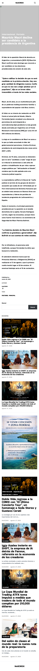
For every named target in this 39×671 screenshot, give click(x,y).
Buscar (4, 303)
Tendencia (6, 636)
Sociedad (6, 541)
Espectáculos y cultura (10, 495)
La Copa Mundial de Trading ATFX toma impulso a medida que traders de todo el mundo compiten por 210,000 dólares (18, 404)
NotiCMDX (20, 2)
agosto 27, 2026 (7, 346)
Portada (20, 34)
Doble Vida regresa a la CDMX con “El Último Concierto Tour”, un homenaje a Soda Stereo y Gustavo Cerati (17, 341)
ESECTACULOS (7, 492)
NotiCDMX (5, 286)
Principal (12, 295)
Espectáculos (18, 492)
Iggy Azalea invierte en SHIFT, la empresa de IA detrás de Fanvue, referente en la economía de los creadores (19, 372)
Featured (5, 295)
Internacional (8, 34)
